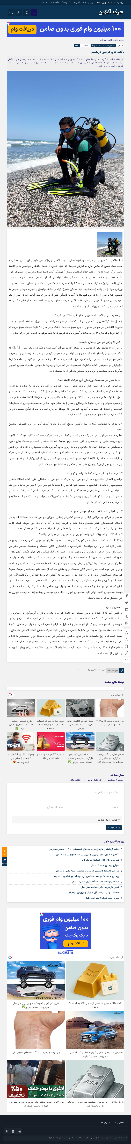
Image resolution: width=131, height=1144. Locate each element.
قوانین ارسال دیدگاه (107, 820)
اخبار (110, 40)
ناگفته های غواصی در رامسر (107, 52)
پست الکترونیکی (55, 807)
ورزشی (103, 40)
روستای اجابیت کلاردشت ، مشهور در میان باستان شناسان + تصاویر (86, 876)
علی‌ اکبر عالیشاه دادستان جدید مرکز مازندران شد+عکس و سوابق (87, 871)
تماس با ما (119, 1122)
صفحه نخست (118, 40)
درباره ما (104, 1122)
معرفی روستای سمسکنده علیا (105, 865)
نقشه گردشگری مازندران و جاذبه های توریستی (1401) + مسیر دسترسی (84, 849)
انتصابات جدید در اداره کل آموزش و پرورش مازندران (94, 892)
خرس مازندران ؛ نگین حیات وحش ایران (100, 887)
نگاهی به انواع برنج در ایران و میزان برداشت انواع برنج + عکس (87, 854)
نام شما (115, 807)
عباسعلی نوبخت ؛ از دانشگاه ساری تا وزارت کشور (95, 882)
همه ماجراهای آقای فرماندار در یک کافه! (100, 860)
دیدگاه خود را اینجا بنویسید (106, 792)
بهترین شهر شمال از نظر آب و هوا (102, 898)
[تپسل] (8, 24)
